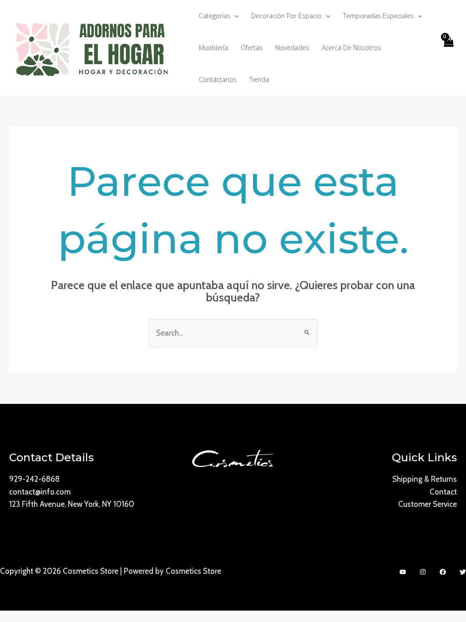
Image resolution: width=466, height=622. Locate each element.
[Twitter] (463, 572)
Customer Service (427, 504)
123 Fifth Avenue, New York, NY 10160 (71, 504)
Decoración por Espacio (286, 15)
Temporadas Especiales (378, 15)
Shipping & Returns (424, 479)
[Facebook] (443, 572)
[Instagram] (423, 572)
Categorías (214, 15)
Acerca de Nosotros (351, 47)
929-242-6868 (34, 479)
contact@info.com (40, 491)
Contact (443, 491)
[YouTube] (403, 572)
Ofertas (252, 47)
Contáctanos (218, 79)
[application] (234, 16)
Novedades (292, 47)
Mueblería (213, 47)
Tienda (259, 79)
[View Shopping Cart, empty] (448, 48)
